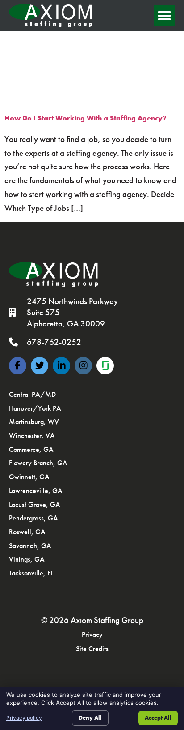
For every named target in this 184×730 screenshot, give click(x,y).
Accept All (158, 717)
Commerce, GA (31, 449)
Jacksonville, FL (31, 573)
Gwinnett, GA (29, 476)
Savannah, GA (30, 545)
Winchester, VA (32, 435)
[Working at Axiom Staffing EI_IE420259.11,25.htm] (105, 365)
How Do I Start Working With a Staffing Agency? (85, 118)
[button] (164, 15)
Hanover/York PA (35, 408)
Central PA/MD (32, 394)
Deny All (90, 717)
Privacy (92, 634)
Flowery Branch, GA (38, 463)
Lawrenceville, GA (36, 490)
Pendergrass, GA (33, 518)
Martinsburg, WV (34, 421)
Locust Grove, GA (34, 504)
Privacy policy (24, 717)
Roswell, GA (27, 532)
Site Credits (92, 648)
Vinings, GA (27, 559)
